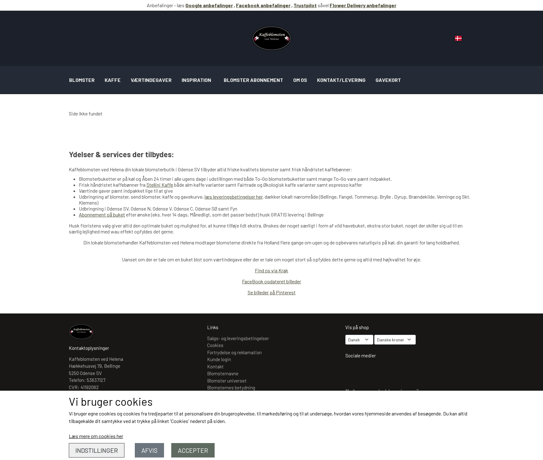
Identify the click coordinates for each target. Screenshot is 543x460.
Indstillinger (96, 450)
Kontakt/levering (341, 80)
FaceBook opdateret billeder (271, 281)
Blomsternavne (223, 373)
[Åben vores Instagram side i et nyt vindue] (353, 372)
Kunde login (219, 359)
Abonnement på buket (102, 214)
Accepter (193, 450)
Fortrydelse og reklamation (234, 352)
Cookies (215, 345)
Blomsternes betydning (231, 387)
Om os (300, 80)
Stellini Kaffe (159, 185)
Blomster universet (227, 380)
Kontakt (215, 366)
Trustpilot (305, 5)
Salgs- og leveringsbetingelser (238, 338)
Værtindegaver (151, 80)
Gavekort (388, 80)
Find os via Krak (271, 270)
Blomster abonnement (253, 80)
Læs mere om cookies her (96, 436)
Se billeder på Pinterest (272, 292)
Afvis (149, 450)
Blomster (82, 80)
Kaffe (113, 80)
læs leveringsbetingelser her (233, 197)
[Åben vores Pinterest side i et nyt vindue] (390, 372)
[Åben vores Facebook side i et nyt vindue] (371, 372)
